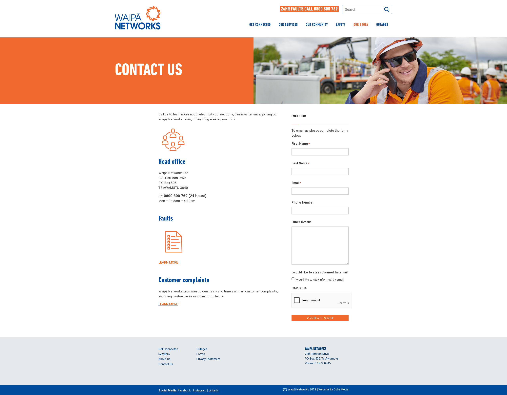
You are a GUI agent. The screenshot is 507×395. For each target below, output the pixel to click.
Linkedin (214, 390)
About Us (164, 359)
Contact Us (165, 364)
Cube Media (341, 389)
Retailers (164, 354)
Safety (341, 25)
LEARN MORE (168, 262)
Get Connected (260, 25)
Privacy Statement (208, 359)
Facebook (184, 390)
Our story (361, 25)
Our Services (288, 25)
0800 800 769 (326, 9)
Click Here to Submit (320, 318)
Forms (200, 354)
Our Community (317, 25)
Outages (382, 25)
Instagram (199, 390)
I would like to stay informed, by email (319, 279)
